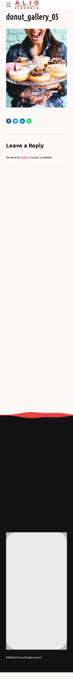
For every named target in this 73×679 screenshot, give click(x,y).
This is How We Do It (24, 610)
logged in (25, 157)
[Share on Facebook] (8, 121)
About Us (18, 604)
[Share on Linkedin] (22, 121)
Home (17, 599)
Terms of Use (20, 615)
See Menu (19, 621)
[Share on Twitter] (15, 121)
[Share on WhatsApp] (29, 121)
